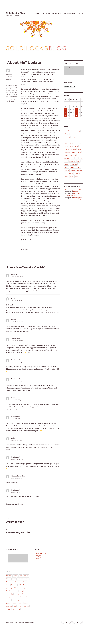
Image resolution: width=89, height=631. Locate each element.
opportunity (15, 600)
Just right (17, 594)
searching (9, 606)
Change (26, 575)
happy (12, 90)
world (13, 609)
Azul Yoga (39, 557)
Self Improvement (70, 13)
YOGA (81, 13)
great (25, 588)
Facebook (18, 581)
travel (12, 101)
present (26, 603)
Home (37, 13)
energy (27, 578)
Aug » (69, 118)
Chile (11, 87)
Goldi (7, 584)
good (7, 588)
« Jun (65, 118)
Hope (8, 594)
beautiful (8, 575)
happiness (9, 591)
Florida (8, 89)
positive (20, 603)
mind (25, 597)
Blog (20, 575)
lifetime (8, 94)
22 (76, 112)
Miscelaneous (56, 13)
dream (14, 578)
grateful (13, 588)
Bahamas (14, 85)
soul (15, 606)
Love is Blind (78, 190)
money (8, 600)
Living (8, 597)
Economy (20, 578)
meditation (19, 597)
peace (8, 603)
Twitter (8, 609)
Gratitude (20, 588)
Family (15, 87)
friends (12, 89)
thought (20, 606)
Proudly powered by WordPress (25, 622)
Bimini (7, 87)
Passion (75, 191)
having (21, 591)
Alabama (8, 85)
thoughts (26, 606)
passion (23, 600)
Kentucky (11, 92)
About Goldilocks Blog (42, 553)
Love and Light (77, 197)
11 (65, 109)
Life (42, 13)
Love (48, 13)
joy (12, 594)
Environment (10, 581)
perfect (14, 603)
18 (65, 112)
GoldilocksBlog (23, 584)
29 (76, 115)
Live (26, 594)
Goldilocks (9, 74)
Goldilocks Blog (15, 13)
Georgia (8, 90)
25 (65, 115)
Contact (38, 555)
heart (26, 591)
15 (76, 109)
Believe (15, 575)
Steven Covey (69, 190)
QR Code (38, 559)
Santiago (8, 99)
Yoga (18, 609)
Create (8, 578)
